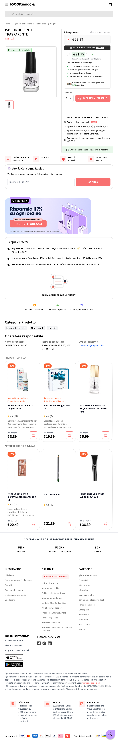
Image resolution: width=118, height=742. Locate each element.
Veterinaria (84, 614)
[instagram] (44, 643)
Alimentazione (85, 585)
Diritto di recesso (50, 583)
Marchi (82, 629)
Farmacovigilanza (50, 617)
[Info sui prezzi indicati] (85, 40)
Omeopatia (84, 609)
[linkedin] (50, 643)
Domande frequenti (14, 590)
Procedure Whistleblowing (54, 612)
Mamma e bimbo (86, 595)
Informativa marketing (52, 598)
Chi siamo (9, 575)
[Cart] (110, 4)
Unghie (53, 23)
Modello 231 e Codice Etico (54, 603)
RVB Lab (9, 39)
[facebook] (39, 643)
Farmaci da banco (87, 604)
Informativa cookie (50, 588)
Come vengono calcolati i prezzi (19, 580)
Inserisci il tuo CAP (19, 182)
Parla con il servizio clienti (59, 295)
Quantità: (68, 92)
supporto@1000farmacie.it (17, 650)
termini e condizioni (91, 683)
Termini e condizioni (51, 622)
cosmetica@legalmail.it (91, 345)
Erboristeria (84, 619)
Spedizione (10, 600)
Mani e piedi (41, 23)
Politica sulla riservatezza (53, 593)
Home (7, 23)
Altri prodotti (84, 624)
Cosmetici (83, 580)
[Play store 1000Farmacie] (17, 664)
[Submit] (9, 14)
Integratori (83, 590)
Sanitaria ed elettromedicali (91, 600)
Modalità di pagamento (15, 595)
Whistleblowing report (52, 608)
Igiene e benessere (23, 23)
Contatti (8, 585)
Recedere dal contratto (55, 576)
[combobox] (59, 14)
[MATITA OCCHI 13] (58, 467)
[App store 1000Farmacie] (17, 657)
